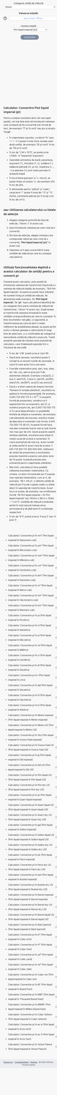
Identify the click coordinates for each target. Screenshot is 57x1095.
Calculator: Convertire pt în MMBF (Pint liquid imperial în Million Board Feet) (29, 1007)
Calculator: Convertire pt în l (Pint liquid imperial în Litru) (29, 677)
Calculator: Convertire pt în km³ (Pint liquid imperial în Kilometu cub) (31, 608)
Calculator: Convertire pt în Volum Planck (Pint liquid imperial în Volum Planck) (30, 1047)
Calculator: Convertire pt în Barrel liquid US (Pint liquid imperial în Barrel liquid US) (31, 917)
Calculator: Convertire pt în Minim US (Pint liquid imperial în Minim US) (31, 727)
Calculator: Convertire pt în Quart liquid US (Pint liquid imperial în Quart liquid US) (31, 807)
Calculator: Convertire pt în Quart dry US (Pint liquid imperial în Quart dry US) (30, 817)
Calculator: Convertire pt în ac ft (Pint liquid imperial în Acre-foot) (31, 1037)
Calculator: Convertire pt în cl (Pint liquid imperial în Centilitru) (29, 657)
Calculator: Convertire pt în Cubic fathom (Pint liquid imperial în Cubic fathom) (30, 1017)
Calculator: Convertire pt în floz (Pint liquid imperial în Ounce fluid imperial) (30, 737)
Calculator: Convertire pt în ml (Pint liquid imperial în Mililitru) (30, 647)
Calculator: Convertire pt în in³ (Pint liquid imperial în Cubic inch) (30, 937)
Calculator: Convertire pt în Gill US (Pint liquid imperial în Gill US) (29, 767)
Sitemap (33, 1062)
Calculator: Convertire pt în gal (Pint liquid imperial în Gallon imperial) (30, 827)
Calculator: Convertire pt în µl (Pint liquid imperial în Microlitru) (29, 637)
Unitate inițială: (28, 26)
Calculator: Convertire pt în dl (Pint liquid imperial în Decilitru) (29, 667)
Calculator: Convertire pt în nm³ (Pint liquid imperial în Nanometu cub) (31, 538)
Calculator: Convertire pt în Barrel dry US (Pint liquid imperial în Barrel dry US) (30, 907)
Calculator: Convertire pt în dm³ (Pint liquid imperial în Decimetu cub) (31, 578)
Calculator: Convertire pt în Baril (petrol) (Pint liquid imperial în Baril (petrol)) (29, 927)
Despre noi (8, 1062)
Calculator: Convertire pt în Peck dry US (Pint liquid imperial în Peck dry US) (29, 867)
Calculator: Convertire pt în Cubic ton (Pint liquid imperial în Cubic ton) (30, 977)
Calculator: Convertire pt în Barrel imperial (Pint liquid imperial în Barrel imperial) (30, 897)
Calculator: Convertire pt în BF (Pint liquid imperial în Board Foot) (30, 987)
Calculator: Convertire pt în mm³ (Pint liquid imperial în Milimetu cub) (31, 558)
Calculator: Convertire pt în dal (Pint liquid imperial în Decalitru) (30, 687)
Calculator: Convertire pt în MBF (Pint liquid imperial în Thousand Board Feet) (31, 997)
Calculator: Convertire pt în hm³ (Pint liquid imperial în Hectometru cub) (31, 598)
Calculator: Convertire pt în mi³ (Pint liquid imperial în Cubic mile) (30, 967)
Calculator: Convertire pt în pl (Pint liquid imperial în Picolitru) (29, 618)
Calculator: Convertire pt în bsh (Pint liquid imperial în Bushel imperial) (30, 877)
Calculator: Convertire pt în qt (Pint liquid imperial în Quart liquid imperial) (29, 797)
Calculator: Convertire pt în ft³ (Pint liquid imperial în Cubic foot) (30, 947)
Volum (23, 223)
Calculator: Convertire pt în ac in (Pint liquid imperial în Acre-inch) (31, 1027)
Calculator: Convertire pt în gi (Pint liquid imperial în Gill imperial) (29, 757)
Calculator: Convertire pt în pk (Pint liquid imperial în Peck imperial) (30, 857)
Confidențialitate (22, 1062)
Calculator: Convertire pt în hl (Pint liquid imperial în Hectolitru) (29, 697)
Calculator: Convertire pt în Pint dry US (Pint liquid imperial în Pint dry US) (29, 787)
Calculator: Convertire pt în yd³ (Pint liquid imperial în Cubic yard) (30, 957)
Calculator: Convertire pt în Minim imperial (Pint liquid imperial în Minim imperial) (30, 717)
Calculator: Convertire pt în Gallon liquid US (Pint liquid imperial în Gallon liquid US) (31, 837)
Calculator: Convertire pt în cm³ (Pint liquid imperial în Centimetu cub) (31, 568)
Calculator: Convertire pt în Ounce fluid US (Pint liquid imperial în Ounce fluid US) (31, 747)
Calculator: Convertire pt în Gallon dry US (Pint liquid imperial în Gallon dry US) (30, 847)
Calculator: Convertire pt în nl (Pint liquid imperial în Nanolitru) (29, 627)
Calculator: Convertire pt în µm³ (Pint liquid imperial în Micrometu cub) (31, 548)
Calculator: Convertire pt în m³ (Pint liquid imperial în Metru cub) (30, 588)
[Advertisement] (28, 73)
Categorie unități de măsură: (29, 3)
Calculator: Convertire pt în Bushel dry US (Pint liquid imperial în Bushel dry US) (30, 887)
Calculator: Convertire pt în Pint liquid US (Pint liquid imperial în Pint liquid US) (30, 777)
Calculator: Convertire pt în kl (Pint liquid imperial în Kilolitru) (29, 707)
